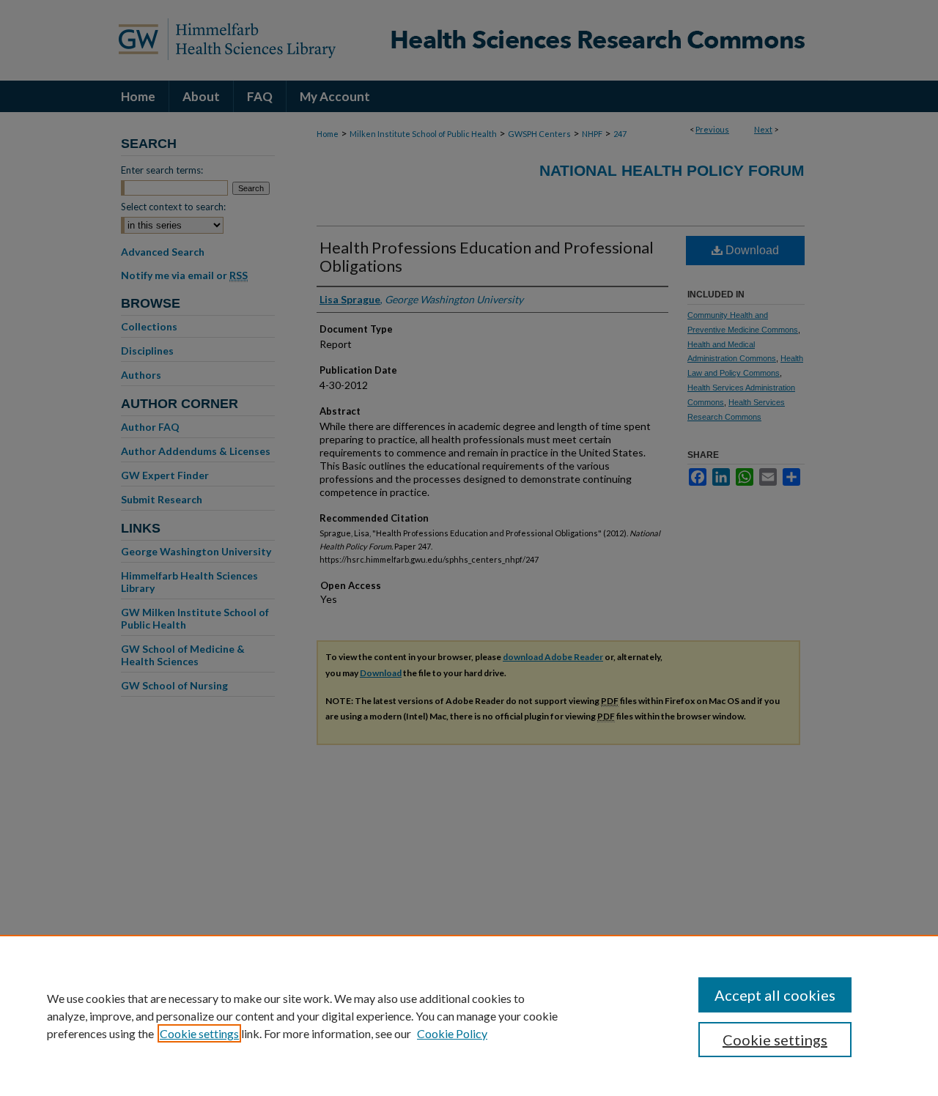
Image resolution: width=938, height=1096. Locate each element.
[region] (469, 1015)
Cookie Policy (452, 1033)
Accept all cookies (774, 995)
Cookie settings (199, 1033)
